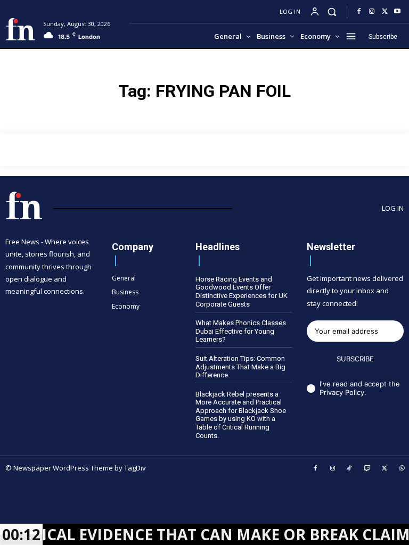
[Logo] (20, 29)
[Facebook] (359, 11)
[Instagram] (371, 11)
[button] (332, 11)
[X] (384, 11)
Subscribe (355, 358)
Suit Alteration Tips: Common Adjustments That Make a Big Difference (240, 366)
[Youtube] (397, 11)
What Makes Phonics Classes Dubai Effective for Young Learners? (240, 331)
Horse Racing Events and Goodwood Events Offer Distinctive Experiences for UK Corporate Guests (241, 291)
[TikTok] (349, 468)
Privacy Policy (342, 392)
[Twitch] (367, 468)
